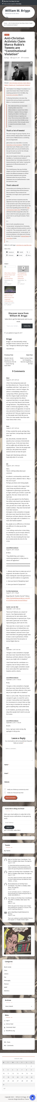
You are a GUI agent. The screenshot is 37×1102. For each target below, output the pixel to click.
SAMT (5, 987)
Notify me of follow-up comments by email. (18, 789)
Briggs (9, 339)
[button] (10, 349)
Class (5, 970)
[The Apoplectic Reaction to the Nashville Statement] (23, 269)
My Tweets (7, 851)
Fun (5, 977)
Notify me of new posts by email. (15, 792)
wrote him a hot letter (12, 95)
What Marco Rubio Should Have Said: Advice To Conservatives (10, 275)
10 (3, 1073)
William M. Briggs (17, 10)
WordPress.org (10, 1030)
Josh (7, 648)
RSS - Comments (8, 1045)
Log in (8, 1020)
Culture (7, 34)
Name (6, 765)
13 (17, 1073)
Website (6, 782)
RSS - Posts (7, 1042)
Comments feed (10, 1027)
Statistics (6, 991)
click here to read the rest (23, 245)
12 (13, 1073)
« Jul (4, 1088)
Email (6, 773)
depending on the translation (14, 145)
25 (8, 1081)
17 (3, 1077)
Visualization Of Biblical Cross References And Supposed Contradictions (9, 297)
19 (13, 1077)
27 (17, 1081)
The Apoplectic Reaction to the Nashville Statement (22, 275)
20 (17, 1077)
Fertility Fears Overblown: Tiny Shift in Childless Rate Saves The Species (20, 860)
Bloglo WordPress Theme (21, 1099)
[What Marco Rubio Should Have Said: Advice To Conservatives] (10, 269)
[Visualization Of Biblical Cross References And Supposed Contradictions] (10, 289)
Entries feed (9, 1024)
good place (9, 238)
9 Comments (26, 57)
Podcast (6, 984)
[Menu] (7, 17)
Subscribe (27, 326)
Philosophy (7, 980)
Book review (7, 967)
